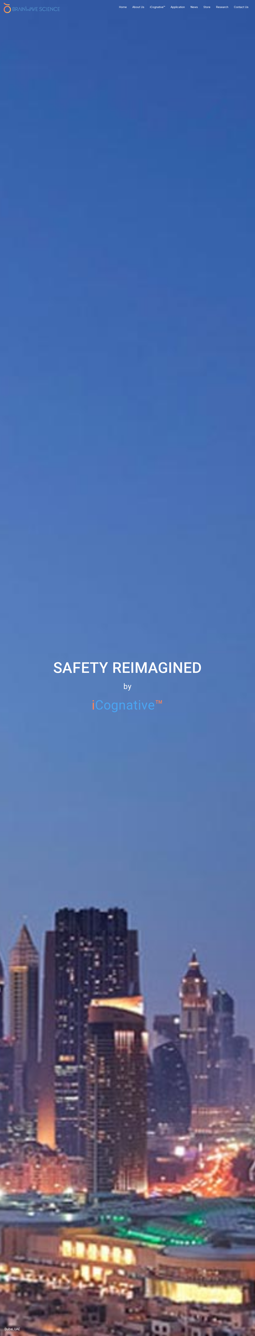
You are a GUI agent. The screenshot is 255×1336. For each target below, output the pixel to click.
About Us (138, 7)
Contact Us (241, 7)
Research (222, 7)
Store (206, 7)
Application (178, 7)
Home (123, 7)
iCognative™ (157, 7)
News (194, 7)
